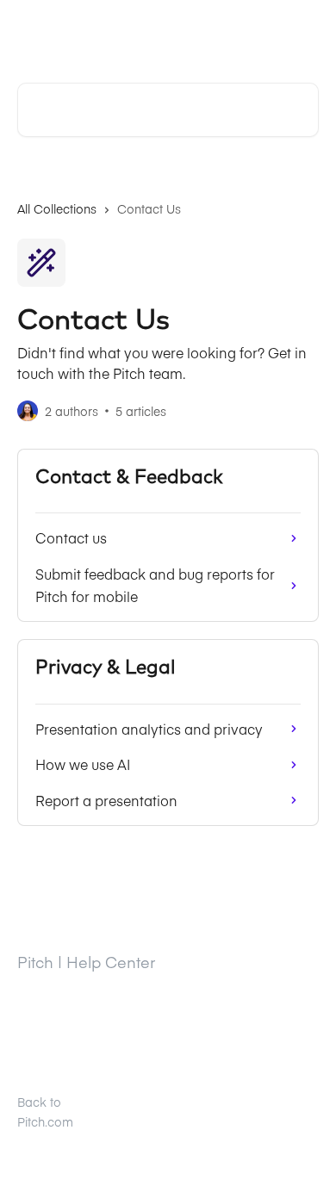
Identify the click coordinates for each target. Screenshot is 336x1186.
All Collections (56, 208)
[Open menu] (303, 31)
